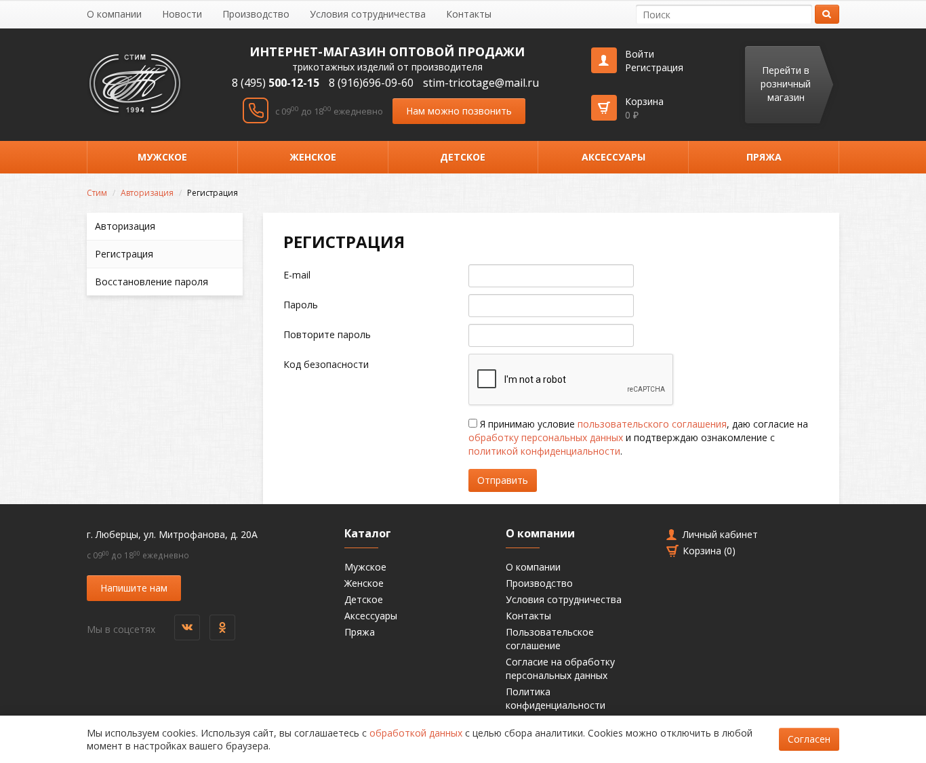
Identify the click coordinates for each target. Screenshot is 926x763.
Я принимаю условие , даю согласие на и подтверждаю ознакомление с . (638, 437)
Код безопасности (326, 364)
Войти (639, 53)
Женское (312, 156)
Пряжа (764, 156)
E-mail (296, 274)
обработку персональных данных (545, 437)
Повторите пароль (327, 334)
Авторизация (147, 193)
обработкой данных (415, 732)
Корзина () (709, 550)
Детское (462, 156)
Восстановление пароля (151, 281)
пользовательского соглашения (652, 423)
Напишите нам (133, 587)
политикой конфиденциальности (544, 451)
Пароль (300, 304)
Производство (255, 13)
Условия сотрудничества (368, 13)
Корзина (644, 108)
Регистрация (654, 67)
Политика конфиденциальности (555, 698)
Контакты (468, 13)
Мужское (162, 156)
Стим (97, 193)
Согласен (809, 739)
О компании (114, 13)
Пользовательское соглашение (550, 638)
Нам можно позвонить (459, 110)
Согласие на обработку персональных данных (560, 668)
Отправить (502, 480)
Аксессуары (613, 156)
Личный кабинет (720, 534)
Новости (182, 13)
